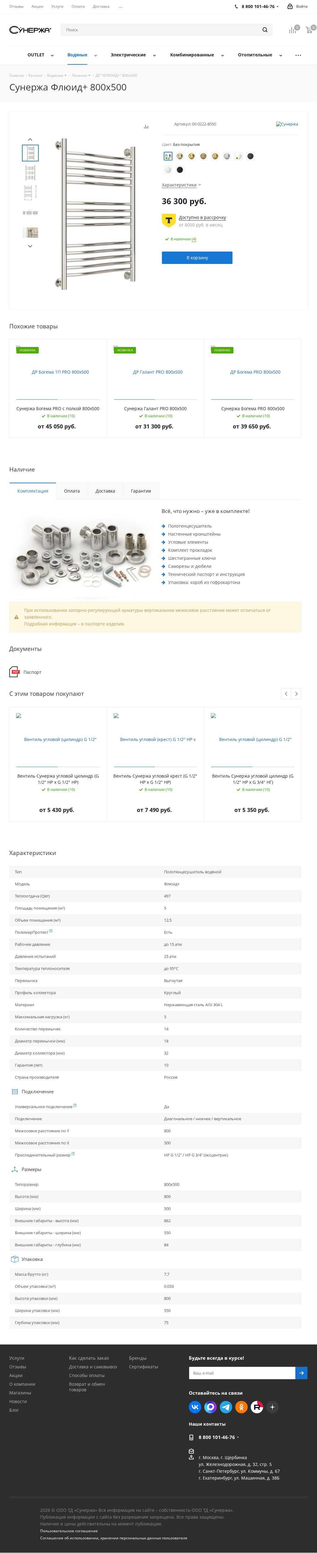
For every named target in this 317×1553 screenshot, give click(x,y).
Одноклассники (241, 1407)
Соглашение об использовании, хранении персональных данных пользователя (113, 1538)
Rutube (257, 1407)
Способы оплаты (87, 1375)
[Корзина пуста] (309, 30)
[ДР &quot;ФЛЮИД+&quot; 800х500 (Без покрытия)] (95, 213)
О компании (22, 1384)
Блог (14, 1410)
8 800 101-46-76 (217, 1437)
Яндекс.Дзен (272, 1407)
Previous (286, 694)
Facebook (210, 1407)
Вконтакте (195, 1407)
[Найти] (265, 30)
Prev (30, 139)
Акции (16, 1375)
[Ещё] (298, 55)
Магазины (20, 1393)
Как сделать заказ (89, 1358)
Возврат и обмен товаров (87, 1387)
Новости (18, 1401)
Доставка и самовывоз (93, 1367)
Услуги (16, 1358)
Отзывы (17, 1367)
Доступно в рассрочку (202, 217)
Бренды (138, 1358)
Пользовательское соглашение (69, 1530)
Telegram (226, 1407)
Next (30, 246)
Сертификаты (143, 1367)
